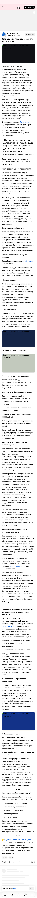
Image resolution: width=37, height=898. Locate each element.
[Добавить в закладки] (9, 862)
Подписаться (30, 34)
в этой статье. (27, 261)
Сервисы (10, 35)
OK (31, 888)
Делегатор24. (7, 626)
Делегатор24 (25, 122)
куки (14, 888)
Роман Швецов (12, 33)
